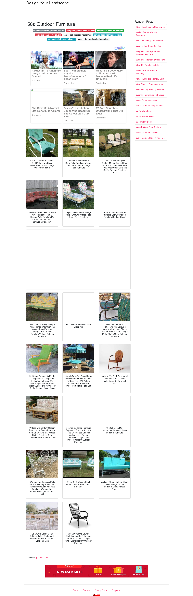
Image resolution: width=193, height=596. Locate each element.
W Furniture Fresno (145, 116)
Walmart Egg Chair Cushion (148, 46)
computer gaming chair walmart (81, 30)
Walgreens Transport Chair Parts (150, 59)
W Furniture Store (144, 111)
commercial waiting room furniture (48, 30)
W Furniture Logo (144, 121)
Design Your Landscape (47, 2)
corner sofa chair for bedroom (110, 30)
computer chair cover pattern (48, 34)
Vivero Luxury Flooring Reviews (150, 89)
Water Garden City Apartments (149, 105)
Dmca (75, 590)
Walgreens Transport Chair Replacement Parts (148, 53)
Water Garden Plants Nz (147, 132)
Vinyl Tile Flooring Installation (149, 65)
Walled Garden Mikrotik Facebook (146, 34)
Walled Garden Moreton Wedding (146, 72)
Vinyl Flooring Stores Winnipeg (149, 84)
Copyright (116, 590)
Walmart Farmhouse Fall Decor (150, 94)
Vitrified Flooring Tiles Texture (149, 40)
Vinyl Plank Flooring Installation (150, 78)
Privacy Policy (101, 590)
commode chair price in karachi (62, 39)
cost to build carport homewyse (77, 34)
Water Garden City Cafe (146, 100)
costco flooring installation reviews (93, 39)
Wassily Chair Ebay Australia (148, 127)
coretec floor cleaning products (107, 34)
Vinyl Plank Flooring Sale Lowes (150, 26)
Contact (86, 590)
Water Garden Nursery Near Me (150, 137)
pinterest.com (42, 557)
